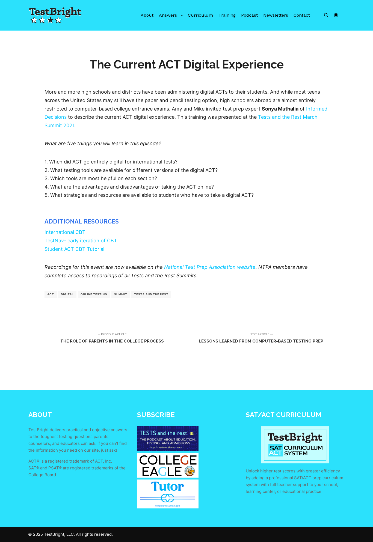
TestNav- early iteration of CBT (81, 240)
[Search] (326, 15)
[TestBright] (55, 15)
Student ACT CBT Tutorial (74, 249)
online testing (94, 294)
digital (67, 294)
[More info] (336, 15)
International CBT (65, 232)
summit (120, 294)
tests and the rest (151, 294)
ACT (50, 294)
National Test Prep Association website (210, 267)
